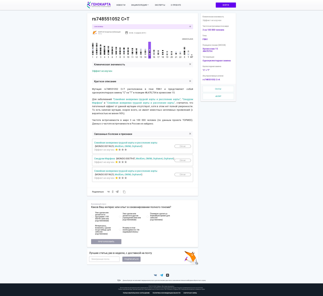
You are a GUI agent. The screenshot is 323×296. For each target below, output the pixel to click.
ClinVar (218, 89)
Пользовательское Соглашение (136, 293)
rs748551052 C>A (211, 79)
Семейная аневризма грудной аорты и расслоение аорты (125, 142)
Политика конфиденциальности (166, 293)
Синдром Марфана (104, 158)
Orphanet (137, 146)
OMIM (128, 146)
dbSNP (218, 96)
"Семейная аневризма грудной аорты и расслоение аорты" (147, 99)
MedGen (119, 146)
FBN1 (205, 39)
